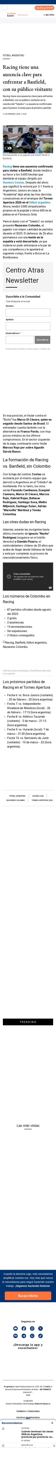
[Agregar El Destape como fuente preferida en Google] (28, 119)
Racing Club (38, 796)
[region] (28, 44)
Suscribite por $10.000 (44, 8)
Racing (7, 166)
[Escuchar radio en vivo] (4, 15)
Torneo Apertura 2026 (42, 800)
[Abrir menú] (4, 7)
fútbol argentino (39, 202)
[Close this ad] (54, 1446)
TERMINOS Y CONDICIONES (28, 1411)
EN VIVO (50, 15)
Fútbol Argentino (17, 796)
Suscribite (28, 1296)
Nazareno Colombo (15, 800)
